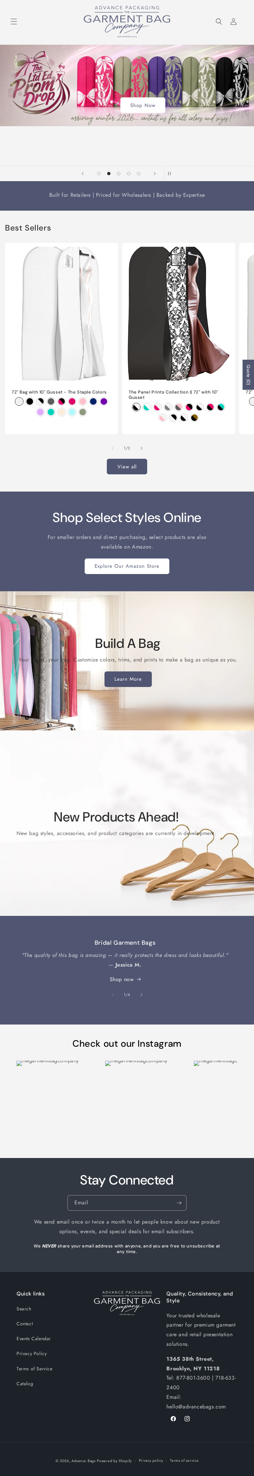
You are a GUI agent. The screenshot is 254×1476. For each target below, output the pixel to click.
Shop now (122, 979)
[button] (14, 21)
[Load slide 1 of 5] (99, 174)
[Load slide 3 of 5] (119, 174)
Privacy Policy (32, 1353)
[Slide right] (141, 448)
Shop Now (142, 105)
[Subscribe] (179, 1203)
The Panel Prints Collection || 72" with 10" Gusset (173, 395)
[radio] (19, 401)
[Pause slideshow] (171, 173)
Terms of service (184, 1460)
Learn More (128, 679)
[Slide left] (112, 448)
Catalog (25, 1383)
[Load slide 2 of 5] (109, 174)
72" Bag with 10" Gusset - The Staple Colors (59, 392)
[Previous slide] (82, 173)
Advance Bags (83, 1460)
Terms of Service (35, 1368)
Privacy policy (151, 1460)
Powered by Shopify (114, 1460)
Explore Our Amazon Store (127, 566)
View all (127, 466)
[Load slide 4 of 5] (129, 174)
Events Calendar (34, 1338)
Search (24, 1308)
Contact (25, 1323)
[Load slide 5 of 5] (139, 174)
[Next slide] (155, 173)
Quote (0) (248, 375)
